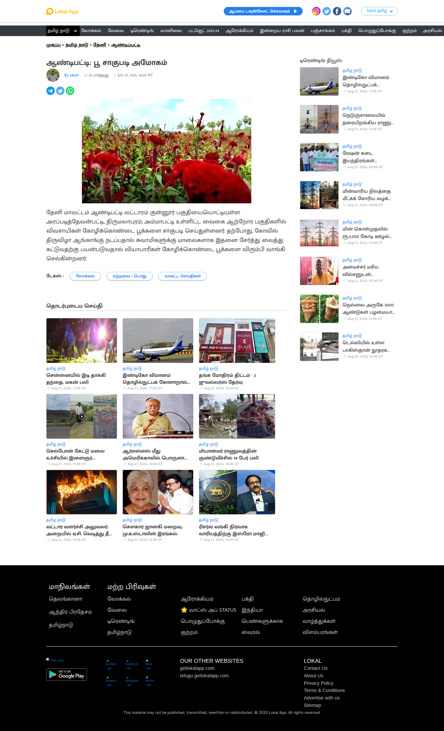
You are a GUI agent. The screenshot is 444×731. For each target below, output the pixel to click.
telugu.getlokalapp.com (204, 675)
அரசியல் (314, 610)
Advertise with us (322, 697)
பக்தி (248, 599)
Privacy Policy (319, 683)
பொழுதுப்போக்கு (203, 621)
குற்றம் (189, 632)
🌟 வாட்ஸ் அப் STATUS (208, 610)
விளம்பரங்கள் (320, 632)
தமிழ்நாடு (61, 625)
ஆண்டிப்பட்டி (125, 45)
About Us (313, 675)
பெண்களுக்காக (262, 621)
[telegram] (51, 92)
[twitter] (61, 92)
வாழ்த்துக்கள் (319, 621)
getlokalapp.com (197, 668)
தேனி (99, 45)
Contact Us (316, 668)
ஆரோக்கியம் (197, 599)
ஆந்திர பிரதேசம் (70, 612)
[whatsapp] (70, 92)
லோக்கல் (119, 599)
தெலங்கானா (65, 599)
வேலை (117, 610)
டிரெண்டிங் (121, 621)
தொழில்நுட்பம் (321, 599)
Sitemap (312, 705)
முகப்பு (53, 45)
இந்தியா (252, 610)
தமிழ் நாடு (58, 30)
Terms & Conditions (324, 690)
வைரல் (251, 632)
